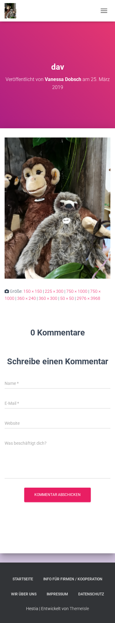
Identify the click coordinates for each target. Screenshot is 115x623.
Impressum (57, 594)
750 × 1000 (76, 291)
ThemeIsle (79, 608)
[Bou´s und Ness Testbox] (13, 10)
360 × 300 (48, 298)
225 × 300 (54, 291)
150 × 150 (32, 291)
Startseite (23, 579)
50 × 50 (67, 298)
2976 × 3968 (88, 298)
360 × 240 (26, 298)
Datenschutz (91, 594)
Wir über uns (23, 594)
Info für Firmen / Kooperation (72, 579)
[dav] (57, 207)
